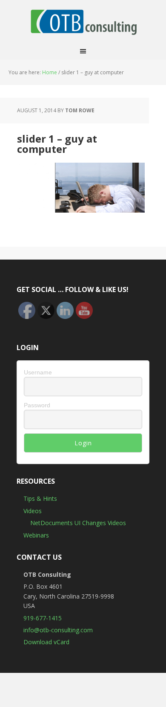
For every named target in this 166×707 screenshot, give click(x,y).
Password (37, 405)
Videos (32, 511)
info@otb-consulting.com (58, 630)
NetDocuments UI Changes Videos (78, 523)
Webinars (36, 535)
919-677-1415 (42, 618)
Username (38, 372)
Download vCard (46, 642)
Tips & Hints (40, 498)
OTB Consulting (83, 21)
